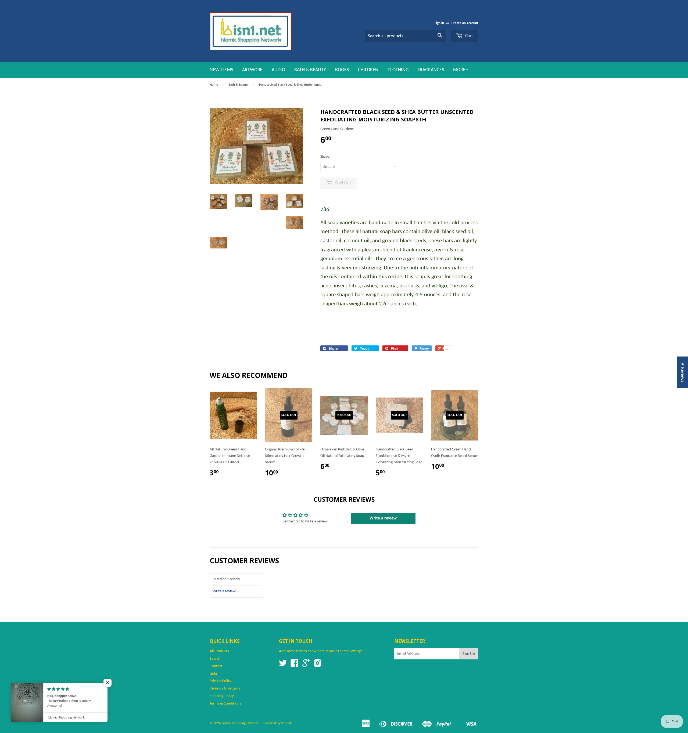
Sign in (439, 23)
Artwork (252, 70)
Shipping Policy (222, 696)
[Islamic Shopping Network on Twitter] (283, 665)
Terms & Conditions (225, 704)
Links (214, 674)
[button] (107, 683)
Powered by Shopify (277, 723)
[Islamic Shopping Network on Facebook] (295, 665)
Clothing (398, 70)
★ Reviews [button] (682, 372)
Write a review (383, 518)
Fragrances (431, 70)
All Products (219, 651)
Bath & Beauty (310, 70)
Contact (216, 666)
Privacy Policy (220, 681)
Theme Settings (350, 651)
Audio (278, 70)
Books (342, 70)
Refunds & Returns (225, 689)
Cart (468, 36)
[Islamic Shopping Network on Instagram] (318, 665)
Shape (324, 157)
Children (368, 70)
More (459, 70)
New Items (221, 70)
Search (215, 659)
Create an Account (465, 23)
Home (214, 84)
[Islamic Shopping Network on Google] (306, 665)
